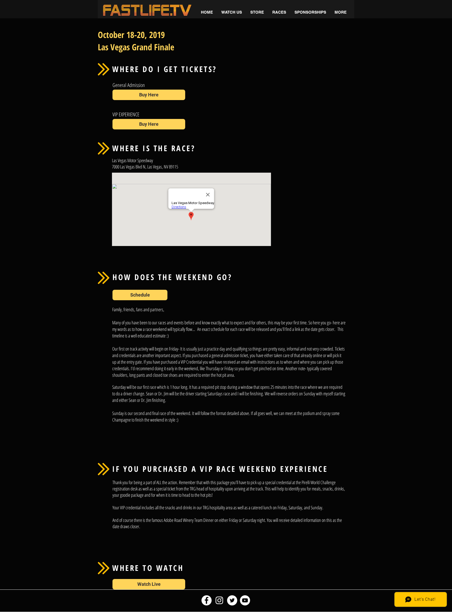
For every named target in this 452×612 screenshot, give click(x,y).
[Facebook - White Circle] (206, 600)
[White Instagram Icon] (219, 600)
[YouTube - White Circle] (245, 600)
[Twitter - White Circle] (232, 600)
